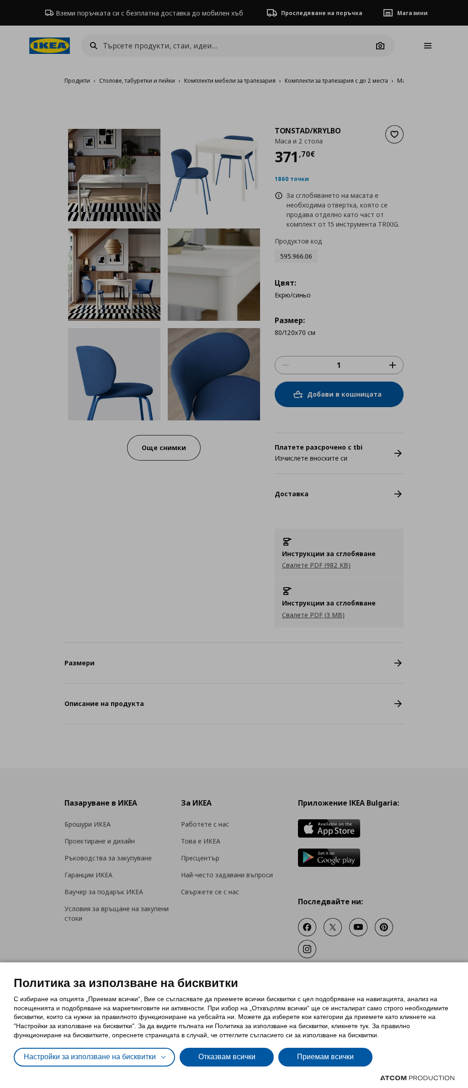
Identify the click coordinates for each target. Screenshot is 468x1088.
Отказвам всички (226, 1057)
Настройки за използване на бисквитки (90, 1057)
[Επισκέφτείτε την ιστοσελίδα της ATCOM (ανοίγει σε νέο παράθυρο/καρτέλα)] (417, 1078)
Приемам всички (325, 1057)
